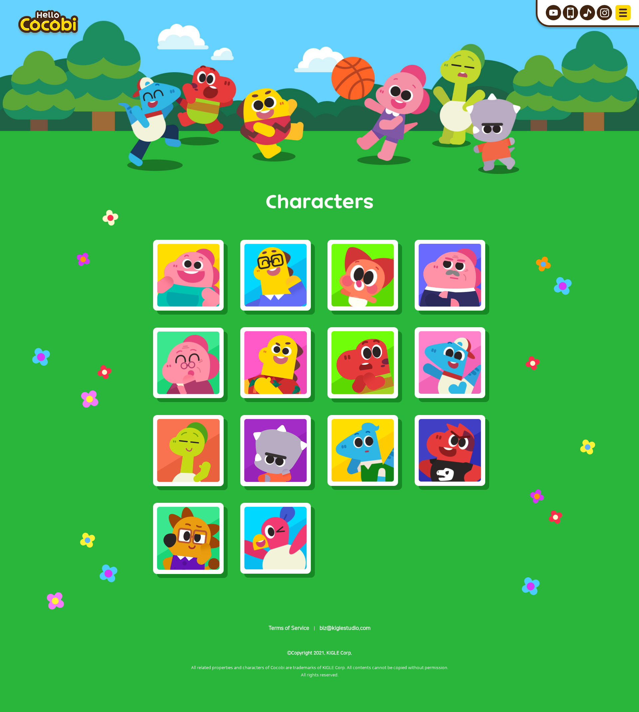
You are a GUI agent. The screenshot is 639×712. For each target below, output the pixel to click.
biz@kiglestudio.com (345, 628)
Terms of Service (289, 628)
